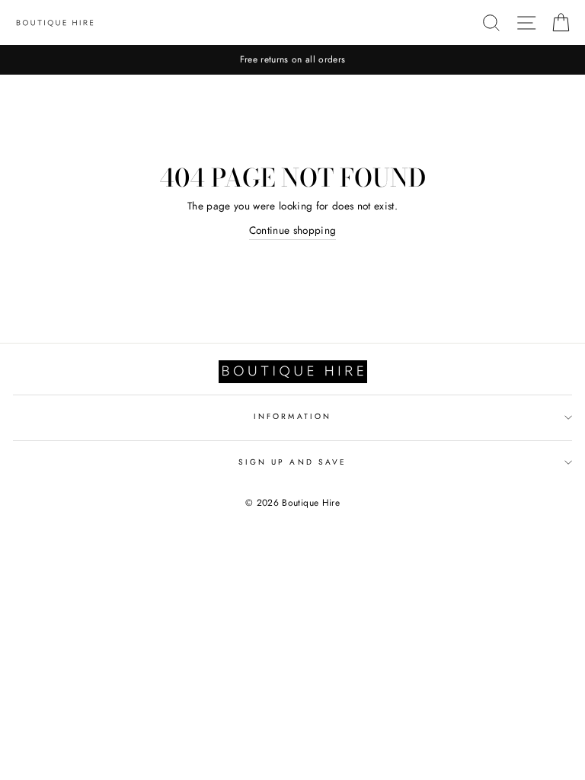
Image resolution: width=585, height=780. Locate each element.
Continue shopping (293, 230)
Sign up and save (292, 462)
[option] (292, 60)
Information (292, 416)
